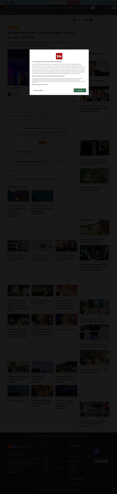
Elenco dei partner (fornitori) (40, 84)
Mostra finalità (38, 90)
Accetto (80, 90)
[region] (59, 72)
